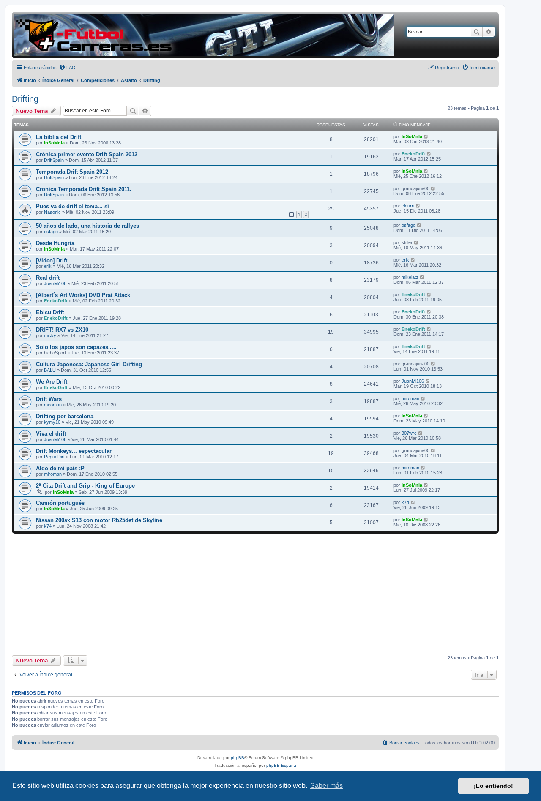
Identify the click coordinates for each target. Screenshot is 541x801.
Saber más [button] (326, 785)
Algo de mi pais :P (60, 468)
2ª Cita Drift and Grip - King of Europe (85, 485)
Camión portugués (60, 503)
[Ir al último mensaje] (426, 136)
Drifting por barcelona (64, 416)
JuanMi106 (55, 283)
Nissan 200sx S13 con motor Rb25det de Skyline (99, 520)
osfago (51, 231)
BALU (50, 370)
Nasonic (52, 212)
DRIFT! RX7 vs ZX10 (62, 330)
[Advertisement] (255, 594)
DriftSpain (54, 160)
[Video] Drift (51, 260)
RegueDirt (54, 456)
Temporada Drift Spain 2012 (72, 172)
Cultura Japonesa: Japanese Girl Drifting (89, 364)
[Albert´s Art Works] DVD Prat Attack (83, 295)
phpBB (237, 757)
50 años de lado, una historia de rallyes (87, 226)
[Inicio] (204, 35)
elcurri (408, 205)
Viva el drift (51, 433)
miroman (53, 404)
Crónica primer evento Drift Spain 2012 (86, 154)
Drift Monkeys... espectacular (74, 451)
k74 (405, 502)
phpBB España (281, 765)
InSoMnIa (54, 142)
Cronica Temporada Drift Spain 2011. (83, 189)
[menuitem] (67, 68)
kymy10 (52, 422)
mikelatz (410, 277)
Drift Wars (49, 399)
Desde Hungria (55, 243)
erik (48, 266)
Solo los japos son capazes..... (76, 347)
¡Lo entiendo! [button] (493, 785)
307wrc (409, 433)
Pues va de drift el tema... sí (72, 206)
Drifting (25, 99)
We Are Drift (51, 382)
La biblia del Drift (58, 137)
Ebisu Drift (50, 312)
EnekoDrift (413, 153)
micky (50, 335)
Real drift (48, 278)
